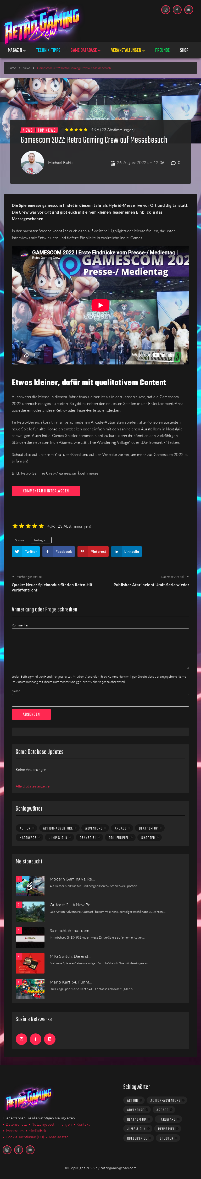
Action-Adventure (58, 828)
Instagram (41, 540)
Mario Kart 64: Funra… (71, 982)
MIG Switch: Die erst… (71, 956)
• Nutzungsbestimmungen (50, 1124)
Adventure (93, 828)
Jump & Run (58, 838)
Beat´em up (148, 828)
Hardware (28, 838)
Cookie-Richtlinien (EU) (25, 1137)
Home (12, 68)
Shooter (148, 838)
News (26, 68)
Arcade (121, 828)
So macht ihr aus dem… (71, 930)
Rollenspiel (119, 838)
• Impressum (13, 1130)
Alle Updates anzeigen (34, 786)
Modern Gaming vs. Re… (72, 879)
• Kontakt (82, 1124)
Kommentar (20, 625)
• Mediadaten (57, 1137)
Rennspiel (88, 838)
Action (25, 828)
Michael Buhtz (61, 162)
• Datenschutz (15, 1124)
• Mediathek (35, 1130)
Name (16, 691)
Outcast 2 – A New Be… (71, 904)
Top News (47, 130)
